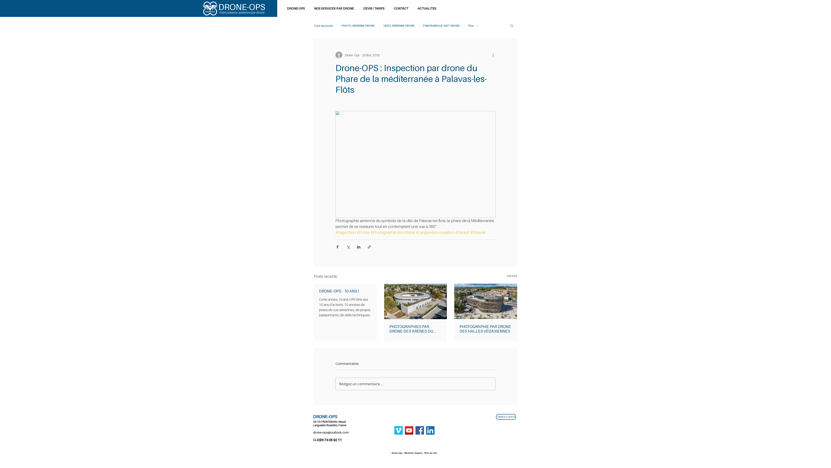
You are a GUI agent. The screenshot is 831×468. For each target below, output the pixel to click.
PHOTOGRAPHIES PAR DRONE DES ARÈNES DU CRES (411, 328)
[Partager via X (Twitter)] (348, 247)
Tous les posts (323, 25)
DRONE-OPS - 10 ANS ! (339, 291)
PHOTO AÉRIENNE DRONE (358, 25)
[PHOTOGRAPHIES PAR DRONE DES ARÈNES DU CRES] (415, 301)
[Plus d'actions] (493, 55)
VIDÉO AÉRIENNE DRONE (398, 25)
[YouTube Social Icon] (409, 430)
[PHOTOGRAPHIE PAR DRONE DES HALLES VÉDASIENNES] (485, 301)
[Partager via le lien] (369, 247)
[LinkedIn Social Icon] (430, 430)
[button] (512, 25)
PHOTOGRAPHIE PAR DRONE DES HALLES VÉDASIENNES (485, 328)
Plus (471, 25)
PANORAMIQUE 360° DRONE (441, 25)
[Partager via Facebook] (337, 247)
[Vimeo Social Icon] (398, 430)
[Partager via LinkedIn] (359, 247)
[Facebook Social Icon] (420, 430)
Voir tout (512, 276)
